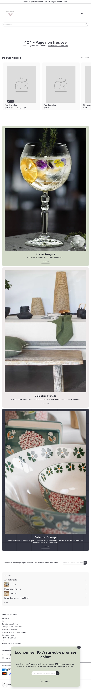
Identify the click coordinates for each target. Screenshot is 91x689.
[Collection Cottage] (45, 472)
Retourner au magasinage (58, 45)
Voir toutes (84, 58)
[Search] (86, 24)
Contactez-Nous (8, 635)
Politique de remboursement (12, 627)
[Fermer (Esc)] (79, 647)
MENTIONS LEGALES (9, 638)
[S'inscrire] (57, 673)
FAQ (3, 641)
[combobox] (45, 24)
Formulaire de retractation (11, 643)
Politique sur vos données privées (14, 632)
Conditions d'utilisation (10, 624)
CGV (3, 621)
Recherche (5, 618)
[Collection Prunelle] (45, 331)
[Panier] (82, 13)
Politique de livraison (9, 630)
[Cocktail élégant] (45, 189)
